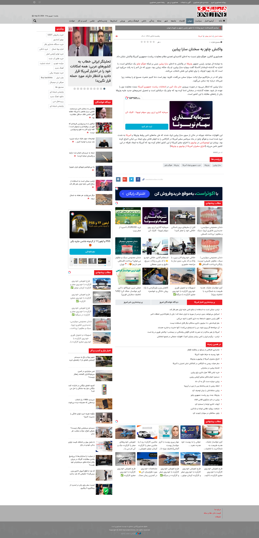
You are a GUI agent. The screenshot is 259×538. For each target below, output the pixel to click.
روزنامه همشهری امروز (218, 2)
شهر (166, 21)
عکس (92, 21)
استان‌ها (113, 21)
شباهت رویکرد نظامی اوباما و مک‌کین (205, 408)
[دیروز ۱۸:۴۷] (104, 185)
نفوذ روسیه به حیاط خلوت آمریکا (207, 354)
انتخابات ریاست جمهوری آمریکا (151, 87)
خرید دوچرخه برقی (57, 72)
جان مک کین (175, 87)
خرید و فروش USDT (56, 34)
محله (159, 21)
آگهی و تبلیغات (186, 2)
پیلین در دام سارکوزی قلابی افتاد (206, 399)
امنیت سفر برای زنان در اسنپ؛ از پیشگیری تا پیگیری (82, 487)
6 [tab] (87, 89)
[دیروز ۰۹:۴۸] (104, 460)
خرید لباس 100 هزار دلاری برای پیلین (205, 372)
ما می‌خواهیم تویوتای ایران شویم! (82, 167)
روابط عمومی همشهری (157, 2)
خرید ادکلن (43, 49)
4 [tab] (94, 89)
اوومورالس (204, 142)
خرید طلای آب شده (56, 58)
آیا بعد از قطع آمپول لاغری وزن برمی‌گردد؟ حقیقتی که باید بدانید (82, 472)
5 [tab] (91, 89)
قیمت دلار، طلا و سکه (212, 513)
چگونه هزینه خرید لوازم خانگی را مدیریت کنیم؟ (82, 415)
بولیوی (193, 142)
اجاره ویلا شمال (58, 49)
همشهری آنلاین (210, 11)
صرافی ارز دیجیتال (57, 82)
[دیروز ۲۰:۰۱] (90, 41)
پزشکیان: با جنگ (212, 27)
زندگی (151, 21)
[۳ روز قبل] (104, 475)
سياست (198, 21)
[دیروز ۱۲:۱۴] (104, 127)
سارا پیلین (163, 64)
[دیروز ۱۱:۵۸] (104, 432)
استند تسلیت (45, 63)
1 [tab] (104, 89)
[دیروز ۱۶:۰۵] (104, 361)
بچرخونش (90, 252)
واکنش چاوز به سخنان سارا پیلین (197, 49)
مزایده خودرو (59, 63)
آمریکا (200, 36)
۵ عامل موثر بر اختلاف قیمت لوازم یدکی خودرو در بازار (81, 444)
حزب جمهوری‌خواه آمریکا (192, 165)
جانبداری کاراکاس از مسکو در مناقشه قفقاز (203, 349)
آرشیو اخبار (209, 21)
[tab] (204, 302)
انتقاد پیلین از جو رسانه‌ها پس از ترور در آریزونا (201, 386)
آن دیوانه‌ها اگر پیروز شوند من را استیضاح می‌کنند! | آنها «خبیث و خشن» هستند (188, 327)
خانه (220, 21)
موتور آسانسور (58, 39)
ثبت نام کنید (146, 126)
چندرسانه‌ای (102, 21)
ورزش (122, 21)
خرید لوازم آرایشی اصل (55, 54)
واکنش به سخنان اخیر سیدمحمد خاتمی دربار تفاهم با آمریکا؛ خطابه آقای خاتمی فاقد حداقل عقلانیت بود (82, 113)
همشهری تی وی (172, 2)
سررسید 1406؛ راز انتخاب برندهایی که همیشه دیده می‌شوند (81, 401)
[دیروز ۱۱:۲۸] (104, 142)
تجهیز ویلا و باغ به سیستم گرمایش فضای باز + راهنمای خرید (82, 359)
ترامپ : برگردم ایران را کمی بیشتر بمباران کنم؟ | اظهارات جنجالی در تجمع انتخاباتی (188, 336)
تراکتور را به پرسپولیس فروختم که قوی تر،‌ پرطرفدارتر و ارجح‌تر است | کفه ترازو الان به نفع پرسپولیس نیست (82, 128)
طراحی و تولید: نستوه (128, 533)
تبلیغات (218, 516)
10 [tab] (75, 89)
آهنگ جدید (59, 68)
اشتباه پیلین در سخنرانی (210, 368)
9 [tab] (77, 89)
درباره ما (217, 509)
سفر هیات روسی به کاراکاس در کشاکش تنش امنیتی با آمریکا (196, 363)
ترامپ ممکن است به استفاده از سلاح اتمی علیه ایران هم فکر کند (194, 309)
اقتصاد (182, 21)
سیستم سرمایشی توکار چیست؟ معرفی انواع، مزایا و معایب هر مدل (83, 431)
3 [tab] (97, 89)
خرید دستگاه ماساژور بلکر (54, 44)
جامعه (173, 21)
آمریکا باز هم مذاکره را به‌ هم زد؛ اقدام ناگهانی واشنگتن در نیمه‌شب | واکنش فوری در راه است (183, 332)
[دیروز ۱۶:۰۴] (104, 403)
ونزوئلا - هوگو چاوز (171, 165)
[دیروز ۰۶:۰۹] (104, 112)
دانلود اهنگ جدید (57, 96)
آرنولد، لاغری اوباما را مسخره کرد (207, 404)
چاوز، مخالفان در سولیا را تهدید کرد (206, 413)
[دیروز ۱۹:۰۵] (104, 171)
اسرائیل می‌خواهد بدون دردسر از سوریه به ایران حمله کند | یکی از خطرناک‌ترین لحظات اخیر (184, 314)
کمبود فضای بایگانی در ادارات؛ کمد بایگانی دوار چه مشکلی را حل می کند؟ (81, 388)
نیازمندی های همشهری (200, 2)
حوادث (72, 21)
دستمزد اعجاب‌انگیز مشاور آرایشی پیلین (204, 377)
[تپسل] (126, 98)
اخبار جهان (208, 36)
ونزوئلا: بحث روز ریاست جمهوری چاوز (205, 395)
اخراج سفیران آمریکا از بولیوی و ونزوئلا (188, 146)
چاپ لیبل (60, 77)
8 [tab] (81, 89)
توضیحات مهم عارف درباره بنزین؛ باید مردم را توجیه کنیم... (82, 140)
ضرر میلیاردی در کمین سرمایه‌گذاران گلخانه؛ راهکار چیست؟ (84, 374)
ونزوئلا (189, 64)
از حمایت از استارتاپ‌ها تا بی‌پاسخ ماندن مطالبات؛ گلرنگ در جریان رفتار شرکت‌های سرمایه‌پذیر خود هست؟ (82, 461)
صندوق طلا (59, 87)
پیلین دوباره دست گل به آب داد (207, 381)
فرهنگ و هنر (133, 21)
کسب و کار (82, 21)
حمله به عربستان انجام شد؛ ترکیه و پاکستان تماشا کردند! (82, 154)
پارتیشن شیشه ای (57, 92)
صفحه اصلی (218, 36)
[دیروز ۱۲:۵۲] (104, 199)
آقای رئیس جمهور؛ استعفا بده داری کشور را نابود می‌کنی (198, 318)
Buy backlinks (47, 77)
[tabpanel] (90, 56)
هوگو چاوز (141, 64)
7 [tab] (84, 89)
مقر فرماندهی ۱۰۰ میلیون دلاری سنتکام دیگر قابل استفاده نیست (194, 323)
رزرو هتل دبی (58, 101)
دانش (144, 21)
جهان (190, 21)
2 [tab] (100, 89)
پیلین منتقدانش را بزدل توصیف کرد (205, 390)
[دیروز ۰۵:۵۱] (104, 157)
